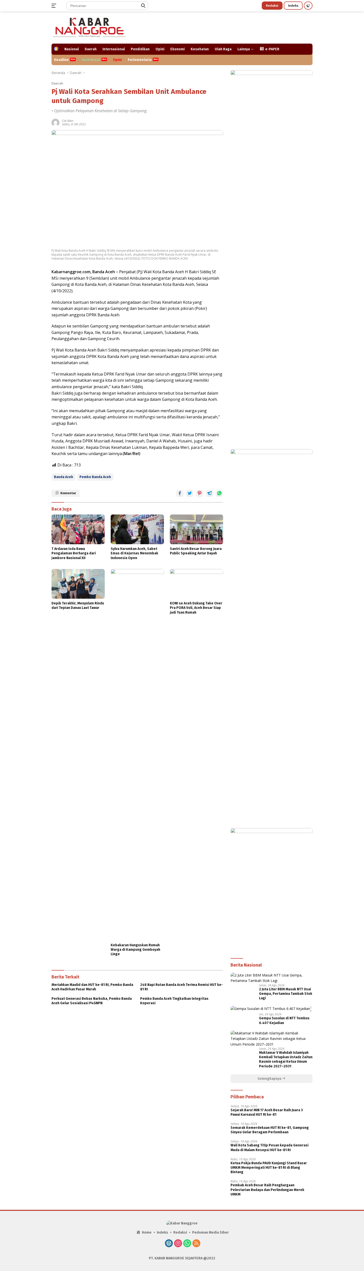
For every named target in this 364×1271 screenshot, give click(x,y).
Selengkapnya (270, 1079)
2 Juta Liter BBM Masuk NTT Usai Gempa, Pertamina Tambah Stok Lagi (285, 993)
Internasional (114, 49)
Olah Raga (223, 49)
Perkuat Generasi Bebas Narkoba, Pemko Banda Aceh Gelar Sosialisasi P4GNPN (92, 1001)
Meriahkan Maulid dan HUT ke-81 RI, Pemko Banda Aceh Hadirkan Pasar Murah (92, 987)
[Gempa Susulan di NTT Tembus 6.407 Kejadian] (270, 1008)
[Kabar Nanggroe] (90, 27)
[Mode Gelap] (308, 5)
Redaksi (272, 5)
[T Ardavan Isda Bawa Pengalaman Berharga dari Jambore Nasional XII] (78, 529)
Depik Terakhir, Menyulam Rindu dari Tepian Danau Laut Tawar (78, 605)
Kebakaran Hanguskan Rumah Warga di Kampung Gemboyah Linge (135, 949)
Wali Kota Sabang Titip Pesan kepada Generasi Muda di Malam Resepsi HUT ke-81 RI (270, 1147)
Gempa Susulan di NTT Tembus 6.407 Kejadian (284, 1020)
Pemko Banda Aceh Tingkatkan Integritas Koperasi (174, 1001)
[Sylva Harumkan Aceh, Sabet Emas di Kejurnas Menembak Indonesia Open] (137, 529)
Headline (61, 60)
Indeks (293, 5)
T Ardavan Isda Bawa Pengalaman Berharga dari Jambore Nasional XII (74, 553)
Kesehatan (200, 49)
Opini (160, 49)
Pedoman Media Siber (210, 1232)
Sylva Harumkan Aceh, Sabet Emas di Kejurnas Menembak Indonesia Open (134, 553)
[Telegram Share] (209, 493)
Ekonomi (177, 49)
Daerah (91, 49)
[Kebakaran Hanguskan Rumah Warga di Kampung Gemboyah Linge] (137, 755)
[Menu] (55, 5)
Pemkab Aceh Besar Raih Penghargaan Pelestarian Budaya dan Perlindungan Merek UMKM (267, 1189)
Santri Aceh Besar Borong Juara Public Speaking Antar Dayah (196, 551)
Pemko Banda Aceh (95, 477)
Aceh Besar (91, 60)
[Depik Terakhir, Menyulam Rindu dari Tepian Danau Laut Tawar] (78, 584)
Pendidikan (140, 49)
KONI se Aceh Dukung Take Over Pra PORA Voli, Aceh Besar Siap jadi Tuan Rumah (196, 607)
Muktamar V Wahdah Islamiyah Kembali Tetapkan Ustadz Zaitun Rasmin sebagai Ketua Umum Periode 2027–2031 (285, 1059)
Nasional (71, 49)
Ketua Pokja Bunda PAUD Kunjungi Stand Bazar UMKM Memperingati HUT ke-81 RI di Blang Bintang (269, 1167)
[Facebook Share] (179, 493)
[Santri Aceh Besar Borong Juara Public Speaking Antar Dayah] (196, 529)
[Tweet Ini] (189, 493)
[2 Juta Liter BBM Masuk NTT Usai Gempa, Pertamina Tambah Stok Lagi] (271, 978)
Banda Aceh (63, 477)
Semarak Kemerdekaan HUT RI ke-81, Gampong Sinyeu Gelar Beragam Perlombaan (270, 1130)
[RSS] (196, 1243)
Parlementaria (140, 60)
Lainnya (243, 49)
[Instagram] (178, 1243)
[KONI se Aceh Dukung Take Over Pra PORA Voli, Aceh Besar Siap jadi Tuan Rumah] (196, 584)
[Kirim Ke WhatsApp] (219, 493)
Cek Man (67, 121)
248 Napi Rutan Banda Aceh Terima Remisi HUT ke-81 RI (181, 987)
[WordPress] (169, 1243)
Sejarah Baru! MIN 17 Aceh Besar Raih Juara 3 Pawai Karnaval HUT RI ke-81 (267, 1112)
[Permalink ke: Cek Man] (55, 122)
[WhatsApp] (187, 1243)
